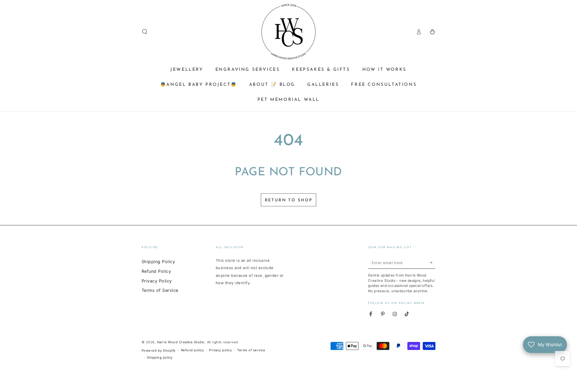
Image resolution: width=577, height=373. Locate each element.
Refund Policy (156, 271)
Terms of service (251, 350)
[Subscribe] (432, 262)
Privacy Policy (157, 281)
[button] (145, 31)
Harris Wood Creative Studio (181, 342)
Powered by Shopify (159, 350)
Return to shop (289, 200)
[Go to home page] (288, 31)
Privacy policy (220, 350)
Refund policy (192, 350)
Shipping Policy (158, 261)
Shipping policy (159, 357)
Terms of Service (160, 290)
